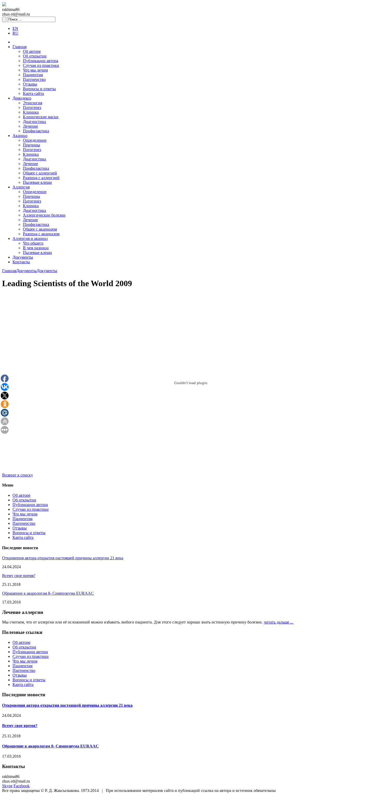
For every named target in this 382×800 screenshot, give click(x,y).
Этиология (32, 103)
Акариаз (19, 135)
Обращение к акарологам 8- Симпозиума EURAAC (48, 593)
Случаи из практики (41, 65)
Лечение (30, 126)
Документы (22, 257)
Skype (7, 786)
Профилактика (36, 131)
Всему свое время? (18, 575)
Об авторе (32, 51)
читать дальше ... (278, 622)
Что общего (33, 243)
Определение (35, 140)
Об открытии (35, 56)
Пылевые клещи (37, 182)
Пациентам (33, 75)
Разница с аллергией (41, 177)
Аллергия (21, 187)
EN (15, 28)
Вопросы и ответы (39, 89)
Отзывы (30, 84)
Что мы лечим (35, 70)
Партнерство (34, 79)
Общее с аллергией (40, 173)
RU (15, 33)
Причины (31, 145)
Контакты (21, 262)
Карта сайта (33, 93)
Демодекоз (21, 98)
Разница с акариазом (41, 234)
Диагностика (34, 121)
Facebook (22, 786)
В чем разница (36, 248)
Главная (19, 46)
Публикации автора (40, 60)
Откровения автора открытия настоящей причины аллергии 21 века (62, 558)
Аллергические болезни (44, 215)
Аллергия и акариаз (30, 238)
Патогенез (32, 107)
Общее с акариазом (40, 229)
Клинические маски (40, 117)
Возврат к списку (17, 475)
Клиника (31, 112)
